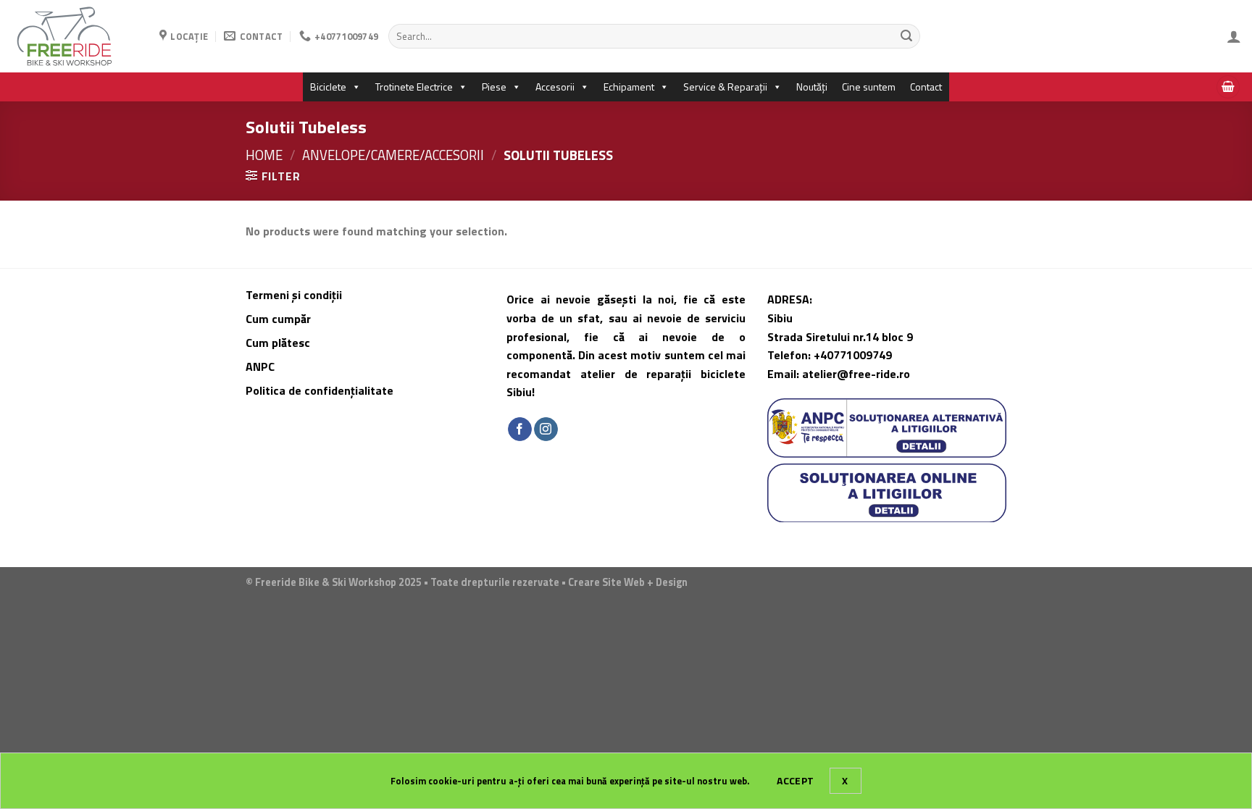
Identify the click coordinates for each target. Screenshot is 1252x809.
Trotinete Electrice (414, 86)
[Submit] (906, 36)
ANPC (260, 366)
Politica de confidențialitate (319, 390)
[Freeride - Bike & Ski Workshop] (74, 36)
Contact (926, 86)
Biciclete (328, 86)
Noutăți (811, 86)
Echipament (629, 86)
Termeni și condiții (294, 294)
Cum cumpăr (280, 318)
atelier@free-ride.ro (856, 373)
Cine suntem (869, 86)
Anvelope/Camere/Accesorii (393, 155)
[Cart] (1228, 87)
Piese (494, 86)
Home (264, 155)
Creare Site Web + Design (628, 582)
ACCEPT (795, 780)
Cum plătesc (279, 342)
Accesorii (555, 86)
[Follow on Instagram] (546, 429)
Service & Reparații (725, 86)
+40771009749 (853, 355)
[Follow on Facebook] (520, 429)
